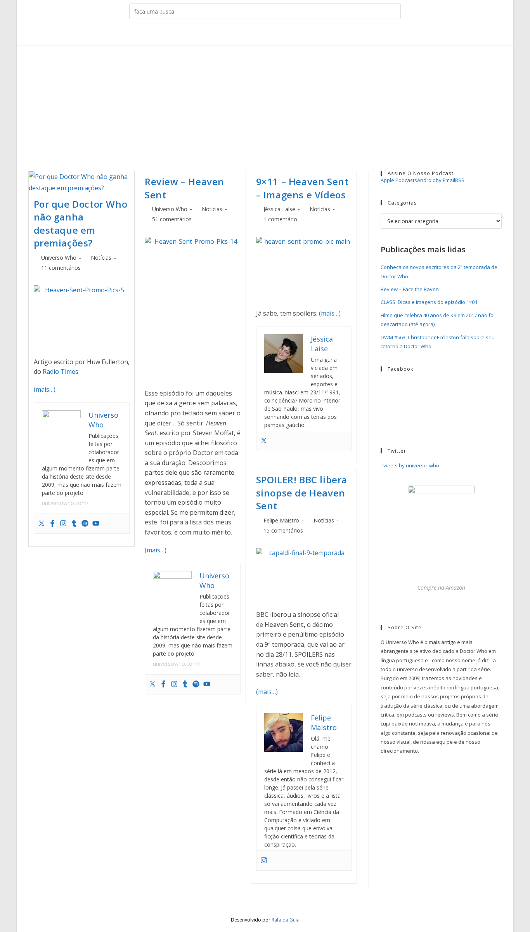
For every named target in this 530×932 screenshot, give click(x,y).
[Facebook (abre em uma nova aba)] (247, 33)
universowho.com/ (65, 503)
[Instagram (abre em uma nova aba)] (259, 33)
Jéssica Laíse (279, 209)
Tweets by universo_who (410, 465)
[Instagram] (63, 524)
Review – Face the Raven (410, 289)
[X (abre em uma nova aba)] (235, 33)
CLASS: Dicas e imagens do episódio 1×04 (429, 302)
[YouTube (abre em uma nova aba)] (283, 33)
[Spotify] (84, 524)
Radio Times (60, 371)
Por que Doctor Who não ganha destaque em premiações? (81, 224)
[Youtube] (95, 524)
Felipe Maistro (281, 520)
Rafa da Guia (286, 919)
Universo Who (58, 257)
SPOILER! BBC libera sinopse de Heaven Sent (301, 492)
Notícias (101, 257)
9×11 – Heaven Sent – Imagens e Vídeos (302, 188)
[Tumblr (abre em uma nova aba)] (271, 33)
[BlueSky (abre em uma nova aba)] (295, 33)
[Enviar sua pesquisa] (393, 11)
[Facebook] (52, 524)
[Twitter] (41, 524)
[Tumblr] (74, 524)
